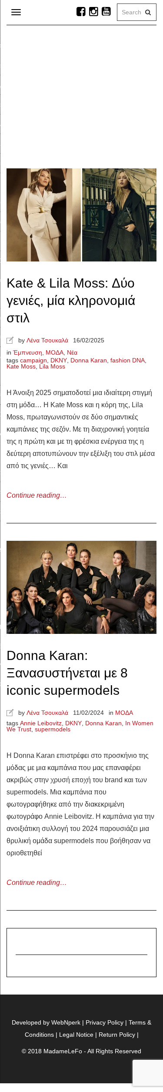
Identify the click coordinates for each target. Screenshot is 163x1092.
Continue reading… (37, 495)
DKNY (58, 360)
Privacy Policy (104, 1022)
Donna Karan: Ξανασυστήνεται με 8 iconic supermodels (67, 672)
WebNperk (65, 1022)
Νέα (72, 352)
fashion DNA (127, 360)
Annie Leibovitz (41, 723)
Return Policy (117, 1034)
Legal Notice (76, 1034)
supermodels (52, 729)
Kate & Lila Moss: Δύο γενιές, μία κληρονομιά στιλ (71, 300)
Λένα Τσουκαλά (47, 340)
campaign (33, 360)
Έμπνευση (27, 352)
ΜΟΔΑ (54, 352)
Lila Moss (52, 366)
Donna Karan (88, 360)
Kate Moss (21, 366)
